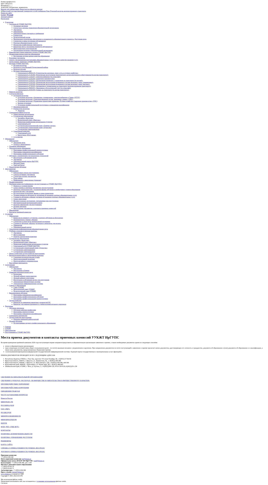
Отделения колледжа (20, 95)
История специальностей (22, 71)
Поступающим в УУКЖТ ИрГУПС (17, 332)
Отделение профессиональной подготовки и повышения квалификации (43, 105)
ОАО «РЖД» (5, 409)
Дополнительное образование (20, 148)
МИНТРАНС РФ (7, 402)
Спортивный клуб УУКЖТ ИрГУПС (26, 246)
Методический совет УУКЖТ (24, 289)
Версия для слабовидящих (10, 9)
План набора (18, 178)
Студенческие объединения (23, 116)
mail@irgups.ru (39, 461)
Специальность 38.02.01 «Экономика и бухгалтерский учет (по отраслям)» (44, 88)
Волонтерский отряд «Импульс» (29, 120)
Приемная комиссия (20, 107)
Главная (8, 327)
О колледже (9, 22)
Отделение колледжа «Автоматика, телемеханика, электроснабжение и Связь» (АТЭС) (49, 97)
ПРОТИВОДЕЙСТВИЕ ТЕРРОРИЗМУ (15, 384)
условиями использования (46, 481)
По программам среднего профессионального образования (34, 323)
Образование (18, 31)
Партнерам (9, 306)
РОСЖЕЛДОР (6, 412)
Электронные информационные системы (28, 284)
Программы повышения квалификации (27, 152)
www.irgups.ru (6, 474)
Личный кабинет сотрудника (23, 278)
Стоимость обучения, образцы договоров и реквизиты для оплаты (37, 223)
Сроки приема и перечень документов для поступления (33, 188)
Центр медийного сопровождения (25, 261)
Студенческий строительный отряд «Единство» (35, 127)
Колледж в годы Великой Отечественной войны (30, 67)
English (3, 15)
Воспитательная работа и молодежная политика (26, 255)
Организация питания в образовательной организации (33, 50)
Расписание (5, 19)
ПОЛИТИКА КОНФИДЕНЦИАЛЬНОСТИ (16, 434)
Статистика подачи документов (24, 176)
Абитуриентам (10, 169)
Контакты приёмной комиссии (20, 212)
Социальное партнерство (18, 315)
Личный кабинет (7, 17)
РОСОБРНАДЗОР (7, 405)
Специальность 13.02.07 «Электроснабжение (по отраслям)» (39, 77)
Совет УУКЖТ (18, 287)
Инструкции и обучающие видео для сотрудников (31, 280)
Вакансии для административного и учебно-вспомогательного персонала (39, 304)
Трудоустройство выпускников (20, 317)
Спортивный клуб (24, 124)
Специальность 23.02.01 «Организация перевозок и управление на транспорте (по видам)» (50, 80)
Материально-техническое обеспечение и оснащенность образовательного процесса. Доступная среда (49, 39)
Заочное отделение (24, 103)
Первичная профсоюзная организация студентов (35, 122)
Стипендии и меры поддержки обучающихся (29, 41)
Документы (17, 30)
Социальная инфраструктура (19, 112)
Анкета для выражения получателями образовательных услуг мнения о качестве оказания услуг (43, 60)
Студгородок (18, 137)
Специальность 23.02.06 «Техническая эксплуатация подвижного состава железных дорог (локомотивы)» (55, 82)
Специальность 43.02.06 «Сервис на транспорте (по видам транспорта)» (43, 90)
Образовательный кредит (22, 227)
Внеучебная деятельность (18, 263)
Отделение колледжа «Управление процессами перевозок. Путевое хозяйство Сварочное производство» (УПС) (57, 101)
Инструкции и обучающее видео (25, 157)
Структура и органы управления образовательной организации (36, 28)
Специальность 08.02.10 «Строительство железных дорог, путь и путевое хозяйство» (48, 73)
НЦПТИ (4, 423)
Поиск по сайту (6, 13)
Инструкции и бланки (21, 270)
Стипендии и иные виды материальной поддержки (31, 221)
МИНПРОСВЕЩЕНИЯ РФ (11, 416)
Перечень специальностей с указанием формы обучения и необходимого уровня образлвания (46, 189)
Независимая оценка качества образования (24, 54)
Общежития (17, 225)
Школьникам (14, 210)
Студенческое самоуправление (28, 129)
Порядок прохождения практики (25, 236)
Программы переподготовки (23, 312)
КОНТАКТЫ (5, 430)
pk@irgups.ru (26, 459)
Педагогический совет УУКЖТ (24, 291)
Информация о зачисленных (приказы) (27, 180)
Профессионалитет (16, 182)
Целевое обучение (19, 206)
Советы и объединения (17, 285)
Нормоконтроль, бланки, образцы (25, 220)
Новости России (7, 398)
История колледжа (20, 65)
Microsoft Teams (18, 163)
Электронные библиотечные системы (26, 282)
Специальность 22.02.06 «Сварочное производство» (36, 79)
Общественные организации (23, 114)
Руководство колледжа (21, 109)
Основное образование (17, 146)
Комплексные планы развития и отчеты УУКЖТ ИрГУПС (30, 52)
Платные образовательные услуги (25, 43)
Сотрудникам (10, 265)
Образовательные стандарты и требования (28, 33)
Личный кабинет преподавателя (24, 276)
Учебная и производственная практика (23, 231)
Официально (13, 141)
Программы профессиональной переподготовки (30, 150)
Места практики (19, 235)
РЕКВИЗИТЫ (6, 441)
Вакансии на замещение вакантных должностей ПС (32, 302)
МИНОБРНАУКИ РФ (9, 420)
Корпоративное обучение (18, 293)
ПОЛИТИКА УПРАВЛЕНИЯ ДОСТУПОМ (16, 437)
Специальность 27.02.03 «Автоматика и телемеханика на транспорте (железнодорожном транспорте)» (54, 86)
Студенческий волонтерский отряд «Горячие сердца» (37, 126)
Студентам (9, 214)
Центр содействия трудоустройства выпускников (26, 253)
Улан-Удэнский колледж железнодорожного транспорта (66, 11)
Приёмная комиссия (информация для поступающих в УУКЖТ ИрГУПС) (35, 184)
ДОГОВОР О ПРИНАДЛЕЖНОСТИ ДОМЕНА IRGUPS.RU (23, 452)
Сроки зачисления (19, 199)
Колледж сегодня (19, 69)
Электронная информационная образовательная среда (28, 229)
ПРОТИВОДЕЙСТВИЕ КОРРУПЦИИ (15, 388)
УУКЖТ (8, 328)
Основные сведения (20, 26)
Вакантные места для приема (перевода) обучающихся (32, 47)
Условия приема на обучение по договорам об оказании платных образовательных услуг (45, 195)
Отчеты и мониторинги (21, 144)
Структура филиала (16, 94)
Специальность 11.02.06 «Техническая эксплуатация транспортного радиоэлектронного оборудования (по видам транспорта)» (63, 75)
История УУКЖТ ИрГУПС (19, 63)
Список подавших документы (24, 174)
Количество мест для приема (23, 191)
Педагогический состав (21, 37)
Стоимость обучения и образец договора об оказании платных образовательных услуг (44, 197)
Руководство (17, 35)
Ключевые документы (17, 58)
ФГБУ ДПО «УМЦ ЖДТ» (10, 427)
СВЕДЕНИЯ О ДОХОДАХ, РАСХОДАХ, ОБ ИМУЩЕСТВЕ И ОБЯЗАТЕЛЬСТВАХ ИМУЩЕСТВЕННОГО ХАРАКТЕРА (45, 380)
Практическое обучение (17, 167)
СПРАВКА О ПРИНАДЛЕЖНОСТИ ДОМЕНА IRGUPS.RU (23, 448)
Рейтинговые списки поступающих (26, 173)
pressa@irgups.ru (18, 472)
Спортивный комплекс (21, 131)
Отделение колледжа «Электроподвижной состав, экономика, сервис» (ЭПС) (45, 99)
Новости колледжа (16, 92)
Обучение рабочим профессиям (24, 310)
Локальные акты (19, 142)
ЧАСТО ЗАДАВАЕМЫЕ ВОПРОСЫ (14, 395)
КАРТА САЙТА (7, 444)
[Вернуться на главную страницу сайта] (23, 11)
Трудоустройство (15, 300)
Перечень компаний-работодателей (26, 319)
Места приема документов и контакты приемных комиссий (34, 208)
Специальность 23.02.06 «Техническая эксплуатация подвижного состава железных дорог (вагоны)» (54, 84)
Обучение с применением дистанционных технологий (28, 156)
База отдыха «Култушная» (27, 135)
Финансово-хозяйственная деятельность (27, 45)
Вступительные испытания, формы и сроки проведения (33, 193)
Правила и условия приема (23, 186)
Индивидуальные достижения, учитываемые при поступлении (36, 201)
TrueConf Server (18, 165)
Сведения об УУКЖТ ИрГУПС (20, 24)
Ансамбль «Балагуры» (26, 118)
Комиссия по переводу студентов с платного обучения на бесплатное (38, 218)
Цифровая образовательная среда (21, 272)
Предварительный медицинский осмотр (27, 203)
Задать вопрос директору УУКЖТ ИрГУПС (25, 62)
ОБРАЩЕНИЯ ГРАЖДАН (10, 391)
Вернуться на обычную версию (31, 9)
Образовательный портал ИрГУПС (26, 161)
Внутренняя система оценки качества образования (31, 56)
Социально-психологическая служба (26, 257)
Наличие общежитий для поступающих (27, 205)
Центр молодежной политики (24, 259)
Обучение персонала (16, 308)
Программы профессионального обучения (28, 154)
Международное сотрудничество (25, 48)
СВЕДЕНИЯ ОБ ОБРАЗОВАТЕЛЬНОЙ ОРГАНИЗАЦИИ (22, 377)
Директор (21, 110)
